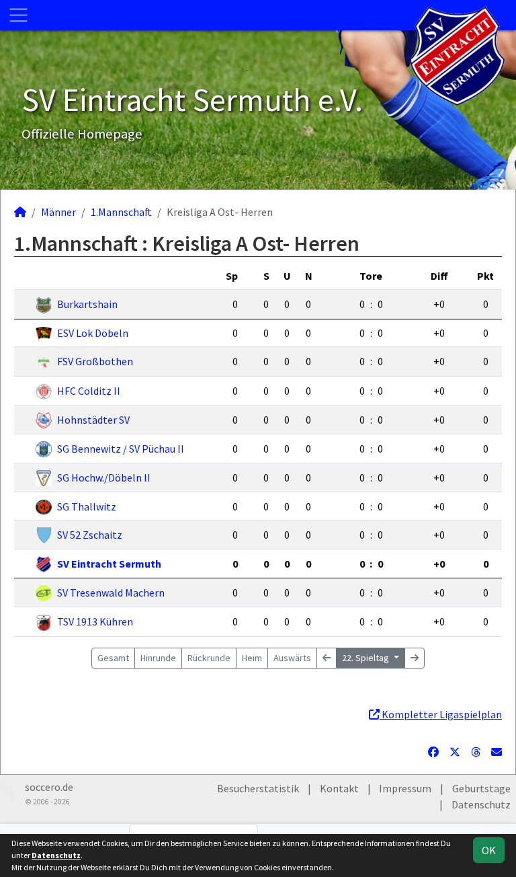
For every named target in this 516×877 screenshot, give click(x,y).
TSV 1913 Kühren (95, 621)
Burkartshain (87, 304)
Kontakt (339, 788)
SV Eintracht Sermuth (109, 563)
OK (489, 850)
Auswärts (292, 658)
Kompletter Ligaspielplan (441, 714)
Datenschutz (481, 804)
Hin (158, 658)
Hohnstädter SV (93, 419)
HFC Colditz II (88, 390)
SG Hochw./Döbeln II (103, 477)
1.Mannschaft (121, 212)
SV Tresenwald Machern (111, 592)
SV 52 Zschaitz (89, 534)
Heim (252, 658)
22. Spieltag (366, 658)
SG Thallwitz (86, 506)
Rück (208, 658)
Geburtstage (481, 788)
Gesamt (113, 658)
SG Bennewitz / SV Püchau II (120, 448)
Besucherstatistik (258, 788)
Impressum (405, 788)
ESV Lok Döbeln (92, 333)
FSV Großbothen (95, 361)
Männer (58, 212)
